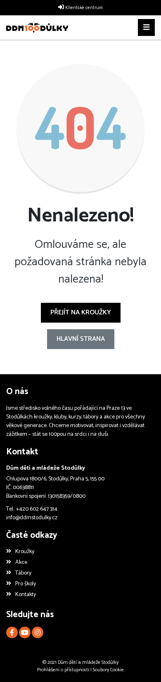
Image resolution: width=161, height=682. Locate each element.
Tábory (23, 573)
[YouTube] (25, 632)
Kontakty (25, 594)
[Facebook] (12, 632)
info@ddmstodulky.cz (31, 517)
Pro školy (25, 584)
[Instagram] (37, 632)
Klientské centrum (84, 8)
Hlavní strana (81, 339)
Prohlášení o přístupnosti (63, 670)
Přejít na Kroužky (80, 312)
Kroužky (24, 551)
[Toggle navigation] (146, 27)
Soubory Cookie (108, 670)
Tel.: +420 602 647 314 (31, 509)
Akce (21, 562)
